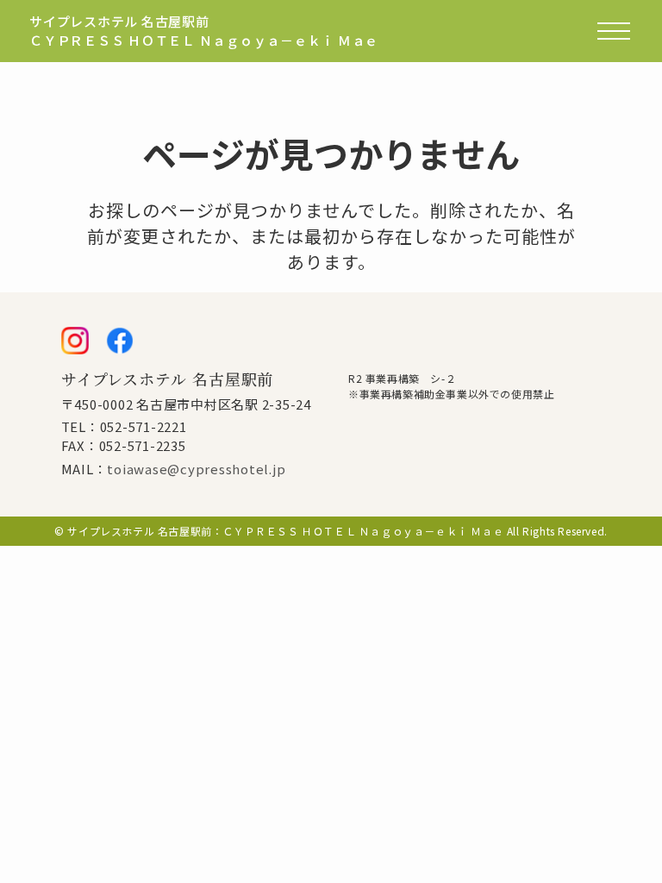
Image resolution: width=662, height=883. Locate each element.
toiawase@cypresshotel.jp (196, 469)
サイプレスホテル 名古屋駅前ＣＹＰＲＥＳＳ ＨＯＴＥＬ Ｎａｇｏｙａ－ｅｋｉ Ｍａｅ (203, 31)
